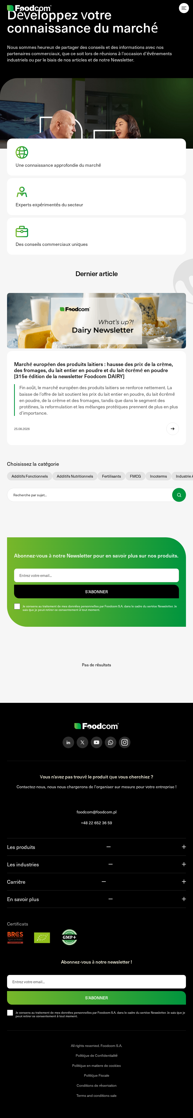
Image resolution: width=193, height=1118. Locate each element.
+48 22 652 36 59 (96, 822)
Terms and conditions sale (96, 1095)
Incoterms (158, 476)
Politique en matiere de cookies (96, 1065)
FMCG (135, 476)
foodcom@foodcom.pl (97, 811)
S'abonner (96, 997)
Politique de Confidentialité (97, 1055)
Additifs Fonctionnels (30, 476)
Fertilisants (111, 476)
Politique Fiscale (96, 1075)
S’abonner (96, 591)
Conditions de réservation (97, 1085)
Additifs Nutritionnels (75, 476)
